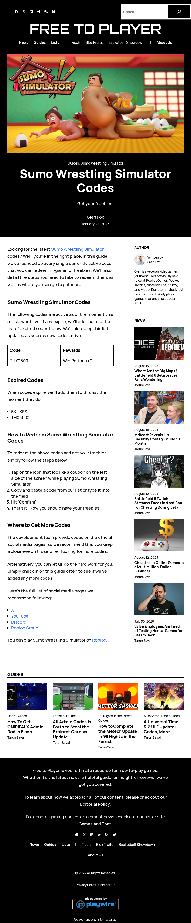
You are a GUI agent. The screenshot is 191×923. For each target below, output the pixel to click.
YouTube (19, 616)
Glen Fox (95, 217)
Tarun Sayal (142, 385)
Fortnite (59, 715)
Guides (73, 163)
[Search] (179, 11)
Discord (18, 622)
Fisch (11, 715)
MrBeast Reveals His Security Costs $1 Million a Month (157, 439)
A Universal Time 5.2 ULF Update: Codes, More (161, 726)
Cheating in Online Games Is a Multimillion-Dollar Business (159, 567)
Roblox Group (24, 628)
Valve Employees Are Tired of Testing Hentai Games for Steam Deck (158, 631)
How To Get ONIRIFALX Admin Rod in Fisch (25, 726)
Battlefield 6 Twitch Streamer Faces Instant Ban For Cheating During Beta (158, 503)
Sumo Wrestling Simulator (102, 163)
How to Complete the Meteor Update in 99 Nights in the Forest (117, 734)
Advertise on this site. (95, 919)
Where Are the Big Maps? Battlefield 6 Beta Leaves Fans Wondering (155, 375)
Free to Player (96, 28)
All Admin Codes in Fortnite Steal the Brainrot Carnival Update (72, 729)
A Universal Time (156, 715)
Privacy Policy (86, 884)
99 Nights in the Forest (115, 715)
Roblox (99, 640)
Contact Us (106, 884)
